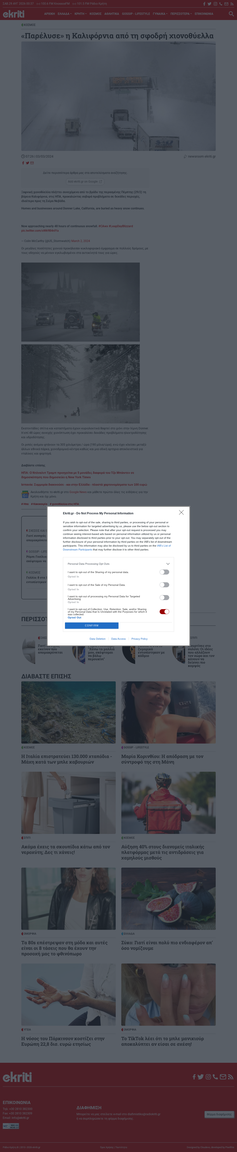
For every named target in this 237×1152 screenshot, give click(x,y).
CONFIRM (92, 625)
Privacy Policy (139, 638)
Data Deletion (98, 638)
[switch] (164, 572)
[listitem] (118, 564)
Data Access (118, 638)
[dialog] (118, 576)
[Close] (182, 513)
